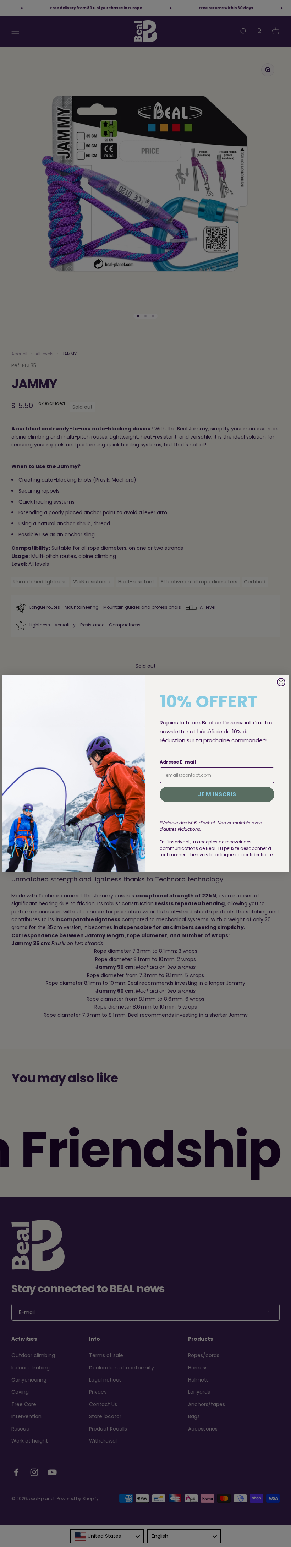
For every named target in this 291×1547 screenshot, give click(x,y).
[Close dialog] (281, 682)
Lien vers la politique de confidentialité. (232, 855)
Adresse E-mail (178, 762)
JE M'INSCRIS (217, 794)
